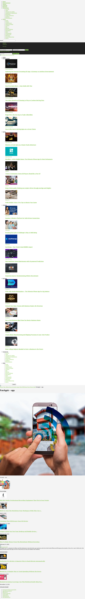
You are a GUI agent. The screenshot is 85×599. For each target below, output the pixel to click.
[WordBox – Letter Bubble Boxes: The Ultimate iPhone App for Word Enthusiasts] (11, 155)
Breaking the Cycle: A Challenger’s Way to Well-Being (21, 232)
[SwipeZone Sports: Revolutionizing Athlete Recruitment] (11, 272)
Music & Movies (9, 29)
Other (4, 19)
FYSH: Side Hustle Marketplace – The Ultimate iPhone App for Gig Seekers (27, 291)
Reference (7, 35)
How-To (7, 200)
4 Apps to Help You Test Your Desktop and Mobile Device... (18, 531)
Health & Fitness (9, 24)
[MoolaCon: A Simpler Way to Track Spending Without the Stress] (3, 569)
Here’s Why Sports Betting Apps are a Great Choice (20, 129)
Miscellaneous (8, 18)
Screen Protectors (9, 15)
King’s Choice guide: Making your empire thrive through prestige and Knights (28, 188)
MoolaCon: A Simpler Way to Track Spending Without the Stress (20, 571)
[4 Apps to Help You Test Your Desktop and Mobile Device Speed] (3, 528)
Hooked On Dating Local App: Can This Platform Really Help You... (21, 582)
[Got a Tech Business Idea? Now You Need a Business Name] (11, 316)
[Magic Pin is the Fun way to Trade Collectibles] (11, 111)
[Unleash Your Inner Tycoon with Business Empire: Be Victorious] (11, 302)
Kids (6, 27)
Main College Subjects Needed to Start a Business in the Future (24, 349)
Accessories (6, 8)
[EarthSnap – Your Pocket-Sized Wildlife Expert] (11, 243)
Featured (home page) (9, 589)
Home (4, 1)
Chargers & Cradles (10, 11)
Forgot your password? (5, 51)
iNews (5, 592)
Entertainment (6, 3)
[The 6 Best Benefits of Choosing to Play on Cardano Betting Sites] (11, 96)
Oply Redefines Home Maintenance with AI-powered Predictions (24, 261)
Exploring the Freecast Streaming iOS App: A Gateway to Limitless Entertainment (29, 71)
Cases (6, 10)
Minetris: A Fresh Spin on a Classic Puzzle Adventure (20, 145)
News (6, 32)
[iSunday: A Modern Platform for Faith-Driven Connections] (11, 214)
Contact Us (5, 44)
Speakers (7, 16)
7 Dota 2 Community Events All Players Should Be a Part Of (22, 173)
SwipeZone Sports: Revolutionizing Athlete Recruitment (21, 276)
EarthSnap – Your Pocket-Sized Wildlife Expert (19, 247)
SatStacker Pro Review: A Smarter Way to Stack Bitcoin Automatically (22, 561)
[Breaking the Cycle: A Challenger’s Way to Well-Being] (11, 228)
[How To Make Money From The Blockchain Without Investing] (3, 539)
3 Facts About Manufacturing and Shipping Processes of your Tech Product (27, 334)
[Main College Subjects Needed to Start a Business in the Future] (11, 345)
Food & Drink (8, 23)
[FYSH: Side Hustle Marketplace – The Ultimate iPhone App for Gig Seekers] (11, 287)
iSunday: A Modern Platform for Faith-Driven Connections (22, 218)
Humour (7, 25)
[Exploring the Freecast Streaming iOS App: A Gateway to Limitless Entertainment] (11, 67)
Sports (6, 38)
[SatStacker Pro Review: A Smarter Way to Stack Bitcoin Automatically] (3, 558)
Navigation (8, 30)
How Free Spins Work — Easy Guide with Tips (18, 86)
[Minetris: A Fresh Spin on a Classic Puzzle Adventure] (11, 141)
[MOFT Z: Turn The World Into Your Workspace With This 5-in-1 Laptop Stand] (3, 508)
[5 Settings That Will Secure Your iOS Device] (3, 518)
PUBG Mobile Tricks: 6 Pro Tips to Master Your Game (21, 202)
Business (5, 6)
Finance (7, 21)
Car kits (7, 9)
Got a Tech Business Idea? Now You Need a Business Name (23, 320)
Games (4, 4)
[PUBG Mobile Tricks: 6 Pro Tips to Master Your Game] (11, 198)
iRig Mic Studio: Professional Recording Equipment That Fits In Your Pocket (24, 500)
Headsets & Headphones (11, 13)
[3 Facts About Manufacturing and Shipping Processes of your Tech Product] (11, 331)
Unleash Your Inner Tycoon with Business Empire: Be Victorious (24, 306)
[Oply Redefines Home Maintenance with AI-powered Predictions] (11, 257)
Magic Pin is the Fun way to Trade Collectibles (19, 115)
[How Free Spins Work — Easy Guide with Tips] (11, 82)
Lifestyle (5, 5)
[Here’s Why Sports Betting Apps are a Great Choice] (11, 125)
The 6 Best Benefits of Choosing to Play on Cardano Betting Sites (24, 100)
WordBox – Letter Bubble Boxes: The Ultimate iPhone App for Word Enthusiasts (29, 159)
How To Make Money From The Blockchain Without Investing (19, 542)
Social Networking (9, 37)
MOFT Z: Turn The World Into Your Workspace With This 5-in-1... (21, 510)
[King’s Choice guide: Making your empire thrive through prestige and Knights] (11, 184)
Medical (7, 28)
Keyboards (7, 14)
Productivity (8, 34)
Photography (8, 33)
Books (6, 20)
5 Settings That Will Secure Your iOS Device (14, 521)
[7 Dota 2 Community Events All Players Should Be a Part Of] (11, 169)
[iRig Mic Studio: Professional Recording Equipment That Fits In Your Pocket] (3, 497)
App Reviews (8, 83)
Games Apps (7, 593)
